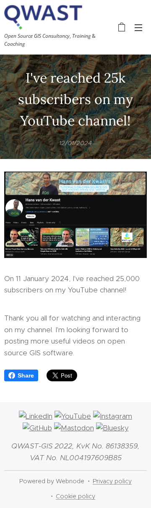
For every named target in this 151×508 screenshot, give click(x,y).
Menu (138, 27)
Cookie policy (75, 496)
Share (26, 375)
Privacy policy (112, 481)
